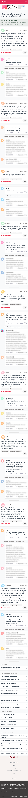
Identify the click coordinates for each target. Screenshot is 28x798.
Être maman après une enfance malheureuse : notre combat (10, 668)
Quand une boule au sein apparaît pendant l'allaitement (11, 749)
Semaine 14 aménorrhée (8, 721)
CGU (14, 773)
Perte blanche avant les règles (10, 704)
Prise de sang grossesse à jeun (10, 707)
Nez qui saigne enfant (8, 714)
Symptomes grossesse (15, 49)
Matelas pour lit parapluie (9, 676)
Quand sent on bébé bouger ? (10, 686)
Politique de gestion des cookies (14, 770)
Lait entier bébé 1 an (7, 717)
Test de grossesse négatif (9, 693)
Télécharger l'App (21, 6)
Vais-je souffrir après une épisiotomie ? (13, 753)
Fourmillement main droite (9, 700)
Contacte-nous (14, 778)
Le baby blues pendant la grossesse (12, 740)
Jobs (14, 765)
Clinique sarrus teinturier (9, 683)
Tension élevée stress (7, 728)
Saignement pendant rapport (10, 679)
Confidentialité (14, 776)
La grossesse (5, 49)
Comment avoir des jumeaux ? (10, 697)
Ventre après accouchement (9, 690)
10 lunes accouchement (8, 724)
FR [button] (26, 2)
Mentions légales (14, 768)
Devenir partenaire (14, 762)
